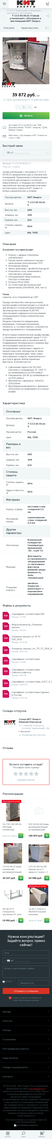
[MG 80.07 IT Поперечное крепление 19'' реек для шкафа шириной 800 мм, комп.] (13, 896)
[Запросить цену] (20, 835)
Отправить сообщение (26, 991)
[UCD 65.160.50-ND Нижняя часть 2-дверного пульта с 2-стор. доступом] (39, 853)
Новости (7, 1021)
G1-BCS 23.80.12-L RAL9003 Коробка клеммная (37, 912)
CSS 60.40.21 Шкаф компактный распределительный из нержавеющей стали (12, 872)
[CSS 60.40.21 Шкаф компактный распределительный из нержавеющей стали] (13, 853)
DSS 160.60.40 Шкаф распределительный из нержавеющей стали (39, 828)
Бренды (7, 1011)
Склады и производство (15, 1067)
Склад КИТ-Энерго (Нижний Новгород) (30, 720)
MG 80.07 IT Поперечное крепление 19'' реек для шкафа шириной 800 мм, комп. (12, 914)
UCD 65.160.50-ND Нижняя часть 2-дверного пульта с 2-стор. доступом (39, 870)
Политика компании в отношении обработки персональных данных (26, 1121)
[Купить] (46, 835)
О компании (9, 1039)
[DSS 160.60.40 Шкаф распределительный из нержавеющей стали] (39, 811)
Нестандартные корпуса (16, 1048)
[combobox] (8, 152)
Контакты (8, 1076)
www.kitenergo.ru (37, 1088)
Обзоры (7, 1030)
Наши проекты (10, 1058)
